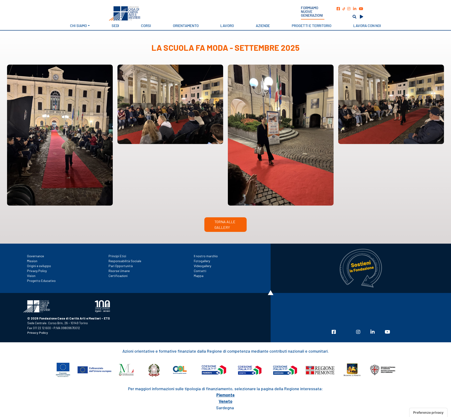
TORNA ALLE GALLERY (224, 224)
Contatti (200, 271)
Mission (32, 261)
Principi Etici (117, 256)
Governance (35, 256)
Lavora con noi (367, 25)
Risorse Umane (119, 271)
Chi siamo (78, 25)
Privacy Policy (37, 271)
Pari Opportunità (121, 266)
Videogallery (202, 266)
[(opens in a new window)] (338, 8)
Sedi (115, 25)
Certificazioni (118, 276)
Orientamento (186, 25)
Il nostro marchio (206, 256)
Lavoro (227, 25)
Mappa (198, 276)
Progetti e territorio (311, 25)
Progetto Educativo (41, 281)
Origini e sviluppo (39, 266)
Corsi (146, 25)
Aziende (263, 25)
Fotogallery (202, 261)
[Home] (157, 13)
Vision (31, 276)
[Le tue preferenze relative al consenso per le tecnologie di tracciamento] (428, 412)
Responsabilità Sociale (125, 261)
